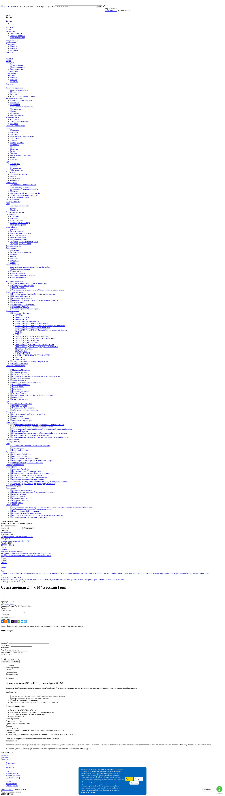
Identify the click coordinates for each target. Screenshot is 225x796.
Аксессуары (15, 164)
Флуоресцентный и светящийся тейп (25, 193)
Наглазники (15, 105)
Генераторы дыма (17, 231)
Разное (13, 176)
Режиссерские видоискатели (21, 107)
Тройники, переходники (20, 269)
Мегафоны (14, 103)
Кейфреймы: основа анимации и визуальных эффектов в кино (26, 556)
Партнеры (14, 50)
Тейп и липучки (16, 170)
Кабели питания (16, 271)
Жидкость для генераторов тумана (24, 242)
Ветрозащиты (15, 168)
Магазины (10, 767)
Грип (8, 128)
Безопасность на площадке (21, 252)
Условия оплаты (16, 34)
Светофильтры (11, 214)
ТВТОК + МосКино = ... (10, 545)
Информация (6, 759)
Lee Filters (14, 218)
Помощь (4, 757)
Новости (13, 48)
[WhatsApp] (18, 621)
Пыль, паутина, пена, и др (20, 233)
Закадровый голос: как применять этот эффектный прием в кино (27, 554)
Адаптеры (14, 134)
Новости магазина (10, 526)
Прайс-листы (11, 42)
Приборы (14, 210)
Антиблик (14, 229)
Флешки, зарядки (17, 115)
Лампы (13, 208)
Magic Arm (14, 130)
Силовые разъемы (17, 273)
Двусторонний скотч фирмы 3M (23, 185)
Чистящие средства (13, 246)
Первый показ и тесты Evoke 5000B (15, 541)
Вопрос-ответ (11, 784)
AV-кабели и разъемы (14, 88)
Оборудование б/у (13, 202)
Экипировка (11, 248)
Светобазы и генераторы (15, 126)
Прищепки (14, 145)
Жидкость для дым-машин (20, 244)
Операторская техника (15, 212)
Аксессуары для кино (14, 98)
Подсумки (14, 261)
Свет (7, 204)
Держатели (14, 138)
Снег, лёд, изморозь (18, 235)
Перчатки (14, 258)
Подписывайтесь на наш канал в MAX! (17, 537)
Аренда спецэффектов (19, 122)
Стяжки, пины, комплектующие (23, 96)
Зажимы (13, 141)
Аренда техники (12, 117)
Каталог (9, 21)
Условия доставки (17, 36)
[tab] (112, 608)
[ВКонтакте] (2, 621)
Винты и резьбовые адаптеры (22, 136)
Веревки (13, 254)
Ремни (12, 263)
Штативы (14, 159)
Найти (4, 560)
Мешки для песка (17, 143)
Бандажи (13, 166)
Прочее (13, 147)
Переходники (15, 92)
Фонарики (14, 181)
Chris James (14, 216)
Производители (12, 40)
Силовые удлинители (19, 277)
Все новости (6, 532)
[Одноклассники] (5, 621)
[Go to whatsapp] (219, 789)
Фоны (12, 157)
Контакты (9, 52)
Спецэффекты (11, 227)
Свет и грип (15, 119)
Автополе (14, 132)
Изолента (14, 191)
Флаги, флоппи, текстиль (20, 155)
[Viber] (15, 621)
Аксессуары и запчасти (19, 206)
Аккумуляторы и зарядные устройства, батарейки (30, 267)
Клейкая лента (11, 183)
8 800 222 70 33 (111, 11)
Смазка (13, 111)
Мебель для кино (12, 199)
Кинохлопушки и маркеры (21, 100)
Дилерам (9, 27)
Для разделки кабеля (18, 174)
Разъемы (13, 94)
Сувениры (14, 113)
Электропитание (12, 265)
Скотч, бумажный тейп (19, 197)
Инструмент (10, 172)
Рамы (12, 151)
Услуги (8, 29)
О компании (10, 44)
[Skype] (22, 621)
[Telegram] (25, 621)
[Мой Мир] (9, 621)
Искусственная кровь (18, 240)
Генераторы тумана (18, 237)
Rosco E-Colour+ (16, 221)
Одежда (13, 256)
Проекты (13, 46)
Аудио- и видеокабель (19, 90)
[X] (12, 621)
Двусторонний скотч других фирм (24, 189)
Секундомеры (15, 109)
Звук (7, 162)
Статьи (8, 782)
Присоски (14, 149)
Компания (5, 755)
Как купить (10, 31)
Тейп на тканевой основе (20, 187)
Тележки (13, 153)
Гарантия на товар (17, 38)
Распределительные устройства (23, 275)
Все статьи (5, 549)
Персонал (14, 124)
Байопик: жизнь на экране (11, 551)
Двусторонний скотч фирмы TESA (24, 195)
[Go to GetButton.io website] (219, 793)
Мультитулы (15, 178)
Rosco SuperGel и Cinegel (20, 223)
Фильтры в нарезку (18, 225)
